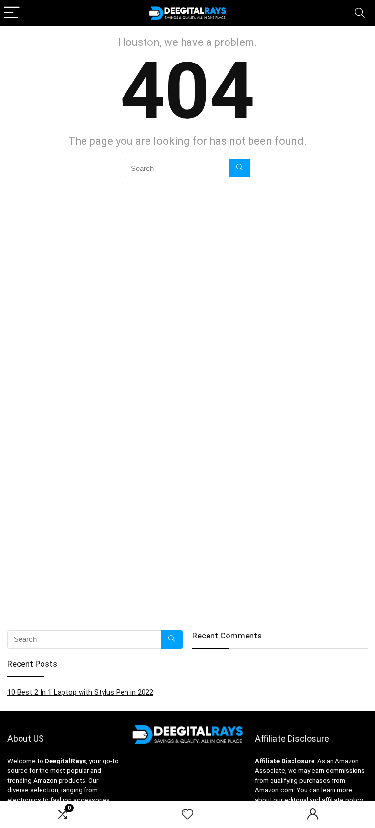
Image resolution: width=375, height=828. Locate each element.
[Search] (360, 13)
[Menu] (11, 13)
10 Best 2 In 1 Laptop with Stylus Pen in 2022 (80, 692)
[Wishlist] (187, 814)
